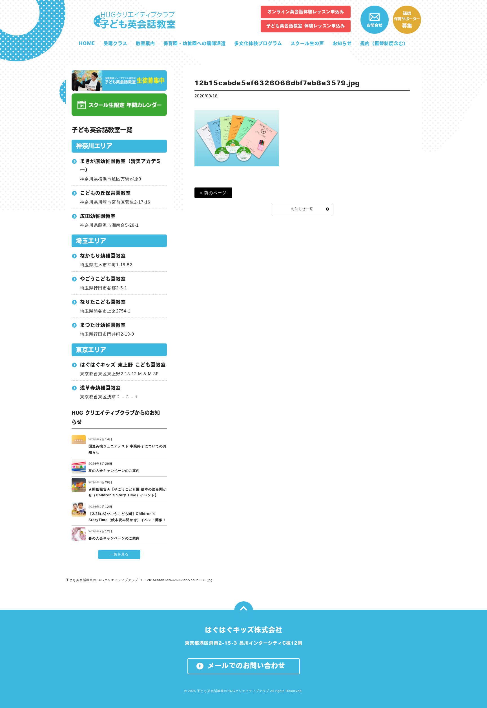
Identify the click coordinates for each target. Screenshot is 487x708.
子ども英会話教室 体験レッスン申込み (305, 26)
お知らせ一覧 (302, 209)
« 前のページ (213, 192)
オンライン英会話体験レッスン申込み (305, 12)
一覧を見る (119, 554)
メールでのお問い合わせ (246, 665)
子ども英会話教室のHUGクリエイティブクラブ (102, 580)
